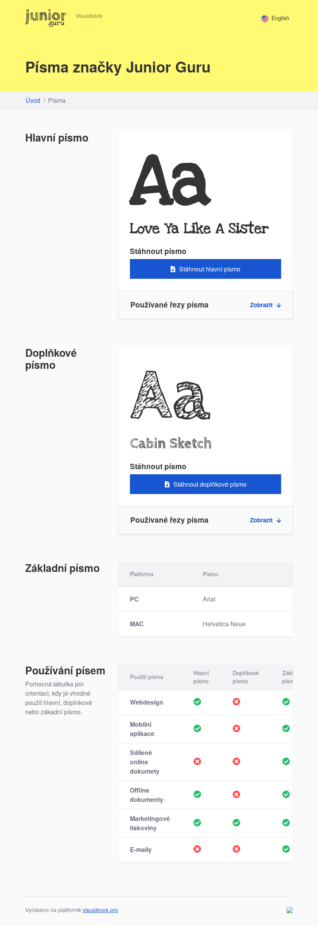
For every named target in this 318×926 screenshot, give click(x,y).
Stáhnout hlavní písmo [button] (209, 268)
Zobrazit (261, 305)
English (280, 18)
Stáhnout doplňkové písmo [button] (210, 484)
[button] (205, 305)
